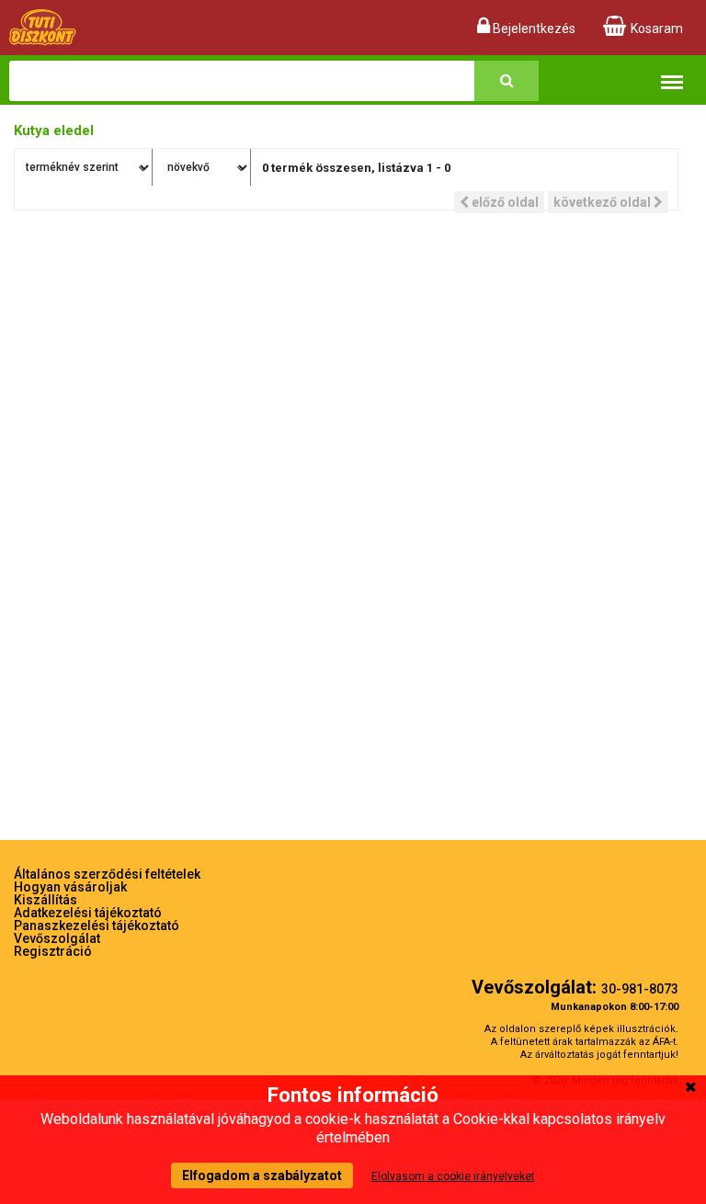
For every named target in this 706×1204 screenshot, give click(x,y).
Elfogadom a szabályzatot (262, 1175)
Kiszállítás (45, 899)
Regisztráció (53, 951)
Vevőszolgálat (57, 938)
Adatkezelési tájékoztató (88, 912)
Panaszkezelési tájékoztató (96, 925)
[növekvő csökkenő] (203, 167)
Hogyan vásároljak (70, 887)
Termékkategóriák (672, 70)
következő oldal (603, 202)
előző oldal (504, 202)
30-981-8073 (639, 989)
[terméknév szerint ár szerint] (84, 167)
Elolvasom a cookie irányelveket (453, 1176)
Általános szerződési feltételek (107, 874)
